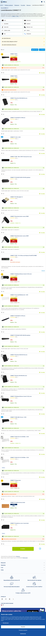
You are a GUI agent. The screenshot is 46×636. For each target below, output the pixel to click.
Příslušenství (16, 5)
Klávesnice (29, 5)
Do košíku (43, 72)
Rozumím (23, 626)
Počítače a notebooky (9, 5)
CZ (3, 604)
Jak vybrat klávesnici (6, 38)
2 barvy (3, 467)
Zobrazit (43, 270)
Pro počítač (23, 5)
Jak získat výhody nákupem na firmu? (9, 41)
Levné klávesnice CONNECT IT (38, 5)
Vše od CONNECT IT (4, 7)
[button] (23, 563)
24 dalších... (23, 548)
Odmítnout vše (23, 633)
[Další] (40, 548)
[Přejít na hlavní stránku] (4, 2)
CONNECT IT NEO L (15, 16)
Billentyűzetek (25, 557)
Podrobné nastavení (23, 630)
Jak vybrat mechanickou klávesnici (9, 44)
